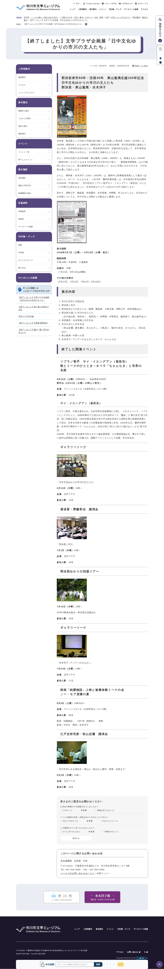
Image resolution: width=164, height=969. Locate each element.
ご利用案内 (82, 9)
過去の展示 (22, 126)
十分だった (68, 810)
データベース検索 (131, 9)
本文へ (78, 3)
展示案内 (93, 9)
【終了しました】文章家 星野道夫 (33, 323)
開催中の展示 (23, 111)
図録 (20, 245)
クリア (120, 964)
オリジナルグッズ (25, 260)
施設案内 (22, 77)
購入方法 (22, 268)
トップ (72, 9)
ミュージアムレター (26, 92)
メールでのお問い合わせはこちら (78, 873)
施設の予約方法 (24, 185)
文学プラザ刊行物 (26, 316)
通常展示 (22, 134)
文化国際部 (66, 861)
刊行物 (21, 252)
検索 (98, 964)
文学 (107, 17)
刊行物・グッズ (115, 9)
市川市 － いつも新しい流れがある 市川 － (41, 17)
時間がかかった (111, 832)
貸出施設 (22, 178)
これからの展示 (24, 118)
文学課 (77, 861)
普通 (85, 810)
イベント (102, 9)
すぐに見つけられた (71, 832)
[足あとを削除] (86, 24)
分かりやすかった (70, 821)
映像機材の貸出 (24, 193)
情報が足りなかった (105, 810)
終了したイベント (25, 160)
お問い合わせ (132, 952)
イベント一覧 (23, 152)
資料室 (21, 219)
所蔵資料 (22, 211)
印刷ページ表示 (141, 66)
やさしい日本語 (111, 3)
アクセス (144, 9)
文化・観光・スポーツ (83, 17)
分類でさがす (66, 17)
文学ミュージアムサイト (121, 17)
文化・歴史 (98, 17)
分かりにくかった (110, 821)
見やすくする (143, 3)
